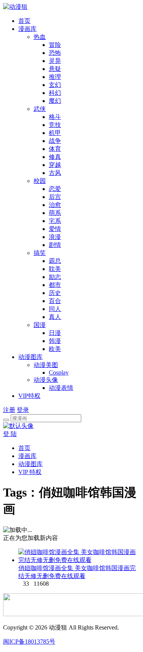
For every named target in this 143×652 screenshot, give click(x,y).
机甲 (55, 133)
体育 (55, 149)
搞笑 (40, 253)
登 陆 (10, 434)
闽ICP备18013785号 (29, 641)
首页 (24, 21)
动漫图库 (30, 357)
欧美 (55, 349)
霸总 (55, 261)
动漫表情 (61, 387)
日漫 (55, 333)
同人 (55, 309)
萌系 (55, 213)
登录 (23, 410)
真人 (55, 317)
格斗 (55, 117)
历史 (55, 293)
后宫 (55, 197)
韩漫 (55, 341)
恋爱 (55, 189)
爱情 (55, 229)
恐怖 (55, 53)
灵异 (55, 61)
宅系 (55, 221)
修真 (55, 157)
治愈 (55, 205)
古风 (55, 173)
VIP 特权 (30, 472)
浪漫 (55, 237)
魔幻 (55, 101)
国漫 (40, 325)
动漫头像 (46, 379)
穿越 (55, 165)
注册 (9, 410)
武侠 (40, 109)
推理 (55, 77)
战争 (55, 141)
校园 (40, 181)
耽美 (55, 269)
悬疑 (55, 69)
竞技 (55, 125)
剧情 (55, 245)
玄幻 (55, 85)
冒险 (55, 45)
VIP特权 (29, 395)
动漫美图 (46, 365)
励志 (55, 277)
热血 (40, 37)
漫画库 (27, 29)
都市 (55, 285)
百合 (55, 301)
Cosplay (59, 372)
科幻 (55, 93)
